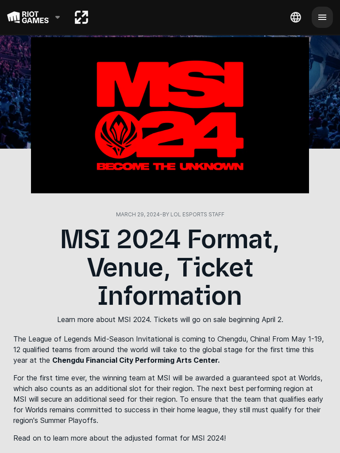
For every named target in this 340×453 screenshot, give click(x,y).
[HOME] (81, 17)
